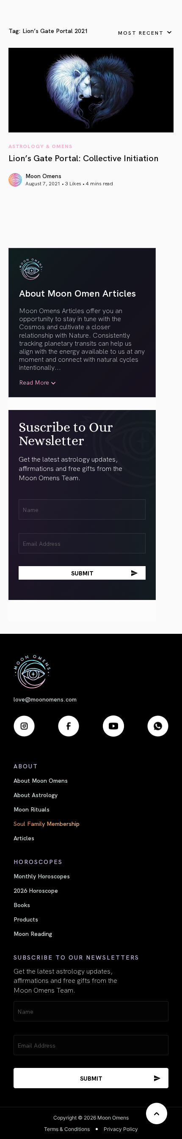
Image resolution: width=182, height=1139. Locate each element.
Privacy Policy (121, 1129)
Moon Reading (33, 933)
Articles (24, 838)
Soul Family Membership (47, 823)
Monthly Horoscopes (42, 876)
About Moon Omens (41, 780)
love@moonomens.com (45, 699)
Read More (34, 382)
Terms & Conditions (67, 1129)
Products (26, 919)
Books (22, 904)
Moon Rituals (32, 809)
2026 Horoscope (36, 890)
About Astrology (36, 794)
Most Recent (141, 32)
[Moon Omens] (91, 671)
